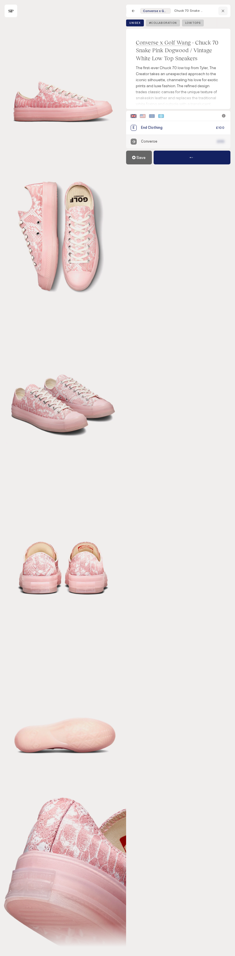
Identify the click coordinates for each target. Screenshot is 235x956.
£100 (220, 128)
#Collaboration (163, 23)
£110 (221, 141)
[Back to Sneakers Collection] (133, 11)
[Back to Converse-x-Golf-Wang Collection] (223, 11)
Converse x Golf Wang (163, 42)
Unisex (135, 23)
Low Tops (193, 23)
